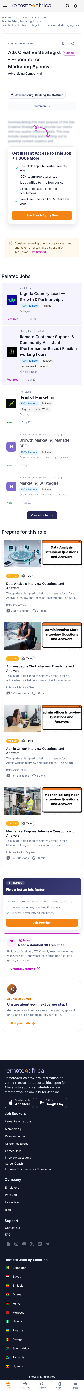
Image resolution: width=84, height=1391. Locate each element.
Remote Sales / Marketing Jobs (20, 21)
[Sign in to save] (63, 43)
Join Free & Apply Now (42, 215)
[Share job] (72, 43)
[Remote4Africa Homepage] (31, 8)
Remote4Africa (10, 17)
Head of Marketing (36, 397)
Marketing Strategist (38, 483)
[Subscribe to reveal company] (41, 73)
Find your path (20, 1023)
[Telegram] (48, 1244)
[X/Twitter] (32, 1244)
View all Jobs (39, 515)
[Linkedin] (40, 1244)
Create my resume (22, 968)
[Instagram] (16, 1244)
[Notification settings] (75, 6)
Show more (40, 106)
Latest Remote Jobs (35, 17)
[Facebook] (9, 1244)
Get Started (38, 252)
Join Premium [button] (42, 922)
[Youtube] (24, 1244)
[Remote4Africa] (24, 1073)
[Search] (67, 6)
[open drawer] (5, 6)
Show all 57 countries (42, 1376)
